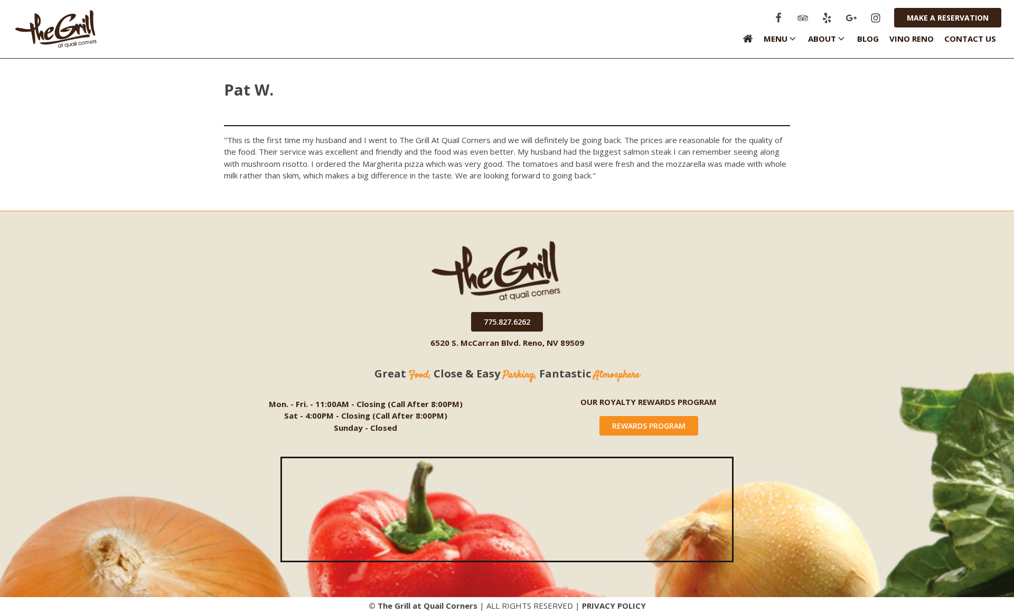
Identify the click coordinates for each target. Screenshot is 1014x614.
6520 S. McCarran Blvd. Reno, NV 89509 (507, 342)
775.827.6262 (507, 322)
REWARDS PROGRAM (649, 426)
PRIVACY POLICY (614, 605)
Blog (868, 38)
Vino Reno (911, 38)
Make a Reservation (948, 18)
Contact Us (970, 38)
